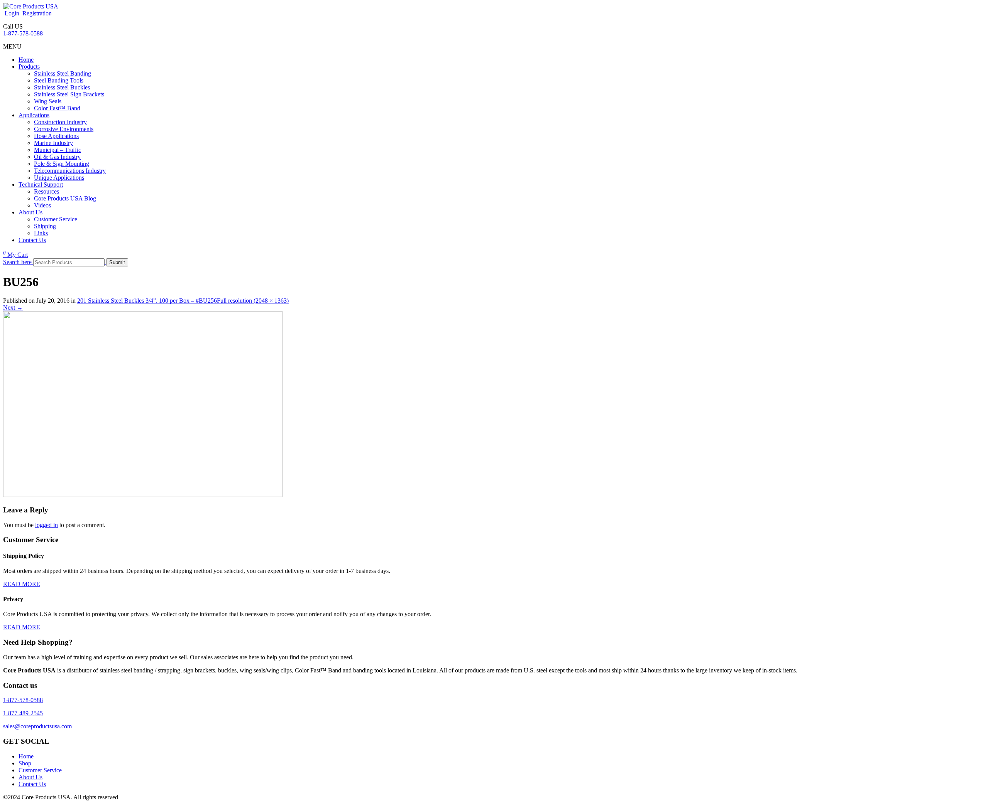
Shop (25, 763)
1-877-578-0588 (23, 33)
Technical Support (41, 184)
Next (13, 307)
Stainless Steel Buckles (62, 87)
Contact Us (32, 240)
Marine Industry (53, 143)
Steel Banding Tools (58, 80)
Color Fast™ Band (57, 108)
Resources (46, 191)
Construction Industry (60, 122)
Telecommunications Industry (70, 170)
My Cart (15, 254)
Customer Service (55, 219)
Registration (36, 13)
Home (26, 59)
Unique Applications (59, 177)
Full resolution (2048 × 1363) (253, 300)
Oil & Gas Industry (57, 156)
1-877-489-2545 (23, 713)
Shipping (45, 226)
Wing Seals (47, 101)
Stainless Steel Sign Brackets (69, 94)
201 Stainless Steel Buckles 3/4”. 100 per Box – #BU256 (147, 300)
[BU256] (143, 495)
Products (29, 66)
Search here (17, 262)
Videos (42, 205)
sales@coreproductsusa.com (37, 726)
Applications (34, 115)
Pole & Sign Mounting (61, 163)
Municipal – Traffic (57, 150)
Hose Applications (56, 136)
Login (11, 13)
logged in (46, 525)
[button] (12, 46)
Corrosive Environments (63, 129)
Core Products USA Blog (65, 198)
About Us (30, 212)
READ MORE (21, 584)
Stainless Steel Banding (62, 73)
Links (41, 233)
